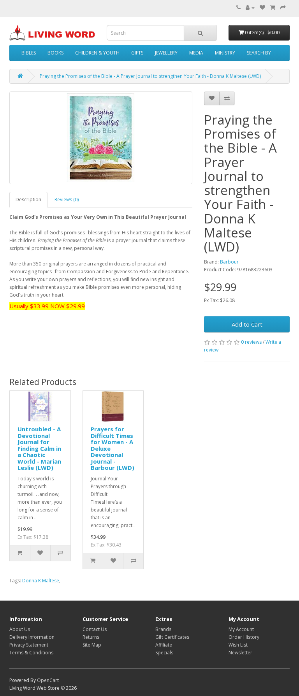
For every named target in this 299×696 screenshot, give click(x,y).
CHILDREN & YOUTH (97, 52)
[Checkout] (283, 7)
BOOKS (55, 52)
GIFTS (137, 52)
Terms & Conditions (31, 652)
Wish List (238, 645)
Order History (244, 637)
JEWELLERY (166, 52)
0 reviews (251, 342)
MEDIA (196, 52)
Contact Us (95, 629)
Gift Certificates (172, 637)
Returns (91, 637)
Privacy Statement (28, 645)
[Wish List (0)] (262, 7)
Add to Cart (247, 324)
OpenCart (48, 680)
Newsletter (240, 652)
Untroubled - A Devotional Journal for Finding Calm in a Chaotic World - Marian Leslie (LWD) (39, 448)
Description (28, 199)
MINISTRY (225, 52)
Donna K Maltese (40, 580)
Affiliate (163, 645)
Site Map (92, 645)
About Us (19, 629)
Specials (164, 652)
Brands (163, 629)
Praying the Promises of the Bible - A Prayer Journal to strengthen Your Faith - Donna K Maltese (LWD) (150, 76)
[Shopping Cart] (272, 7)
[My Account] (250, 7)
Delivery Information (32, 637)
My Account (241, 629)
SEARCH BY (259, 52)
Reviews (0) (67, 199)
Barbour (229, 261)
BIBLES (28, 52)
